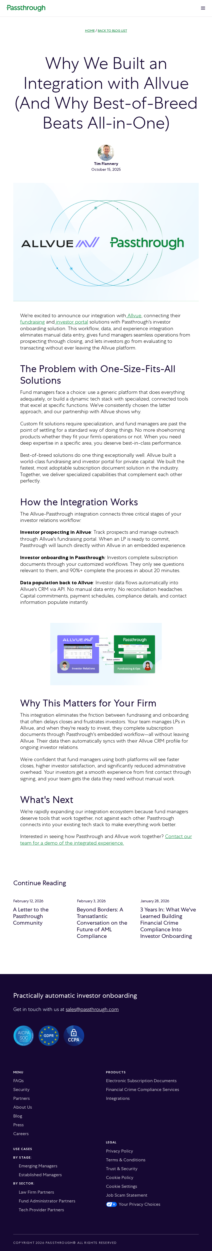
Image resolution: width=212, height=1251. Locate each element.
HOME (90, 30)
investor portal (71, 322)
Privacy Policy (119, 1151)
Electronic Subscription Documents (141, 1081)
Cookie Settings (121, 1186)
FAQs (18, 1081)
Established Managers (40, 1175)
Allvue (133, 315)
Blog (17, 1116)
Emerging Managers (38, 1166)
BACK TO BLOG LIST (112, 30)
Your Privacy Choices (139, 1204)
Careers (21, 1134)
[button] (203, 8)
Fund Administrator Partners (47, 1201)
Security (21, 1089)
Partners (21, 1098)
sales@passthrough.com (92, 1009)
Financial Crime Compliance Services (142, 1089)
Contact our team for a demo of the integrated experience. (106, 839)
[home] (26, 8)
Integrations (118, 1098)
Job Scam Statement (126, 1195)
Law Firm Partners (36, 1192)
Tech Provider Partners (41, 1210)
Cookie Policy (119, 1177)
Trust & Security (121, 1169)
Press (18, 1125)
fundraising (32, 322)
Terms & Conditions (125, 1160)
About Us (22, 1107)
